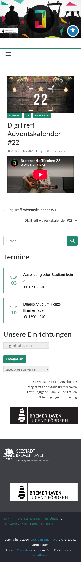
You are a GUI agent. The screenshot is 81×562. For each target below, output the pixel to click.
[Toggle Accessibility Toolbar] (73, 31)
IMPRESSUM (11, 519)
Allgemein (15, 115)
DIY (27, 115)
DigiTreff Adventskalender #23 (49, 220)
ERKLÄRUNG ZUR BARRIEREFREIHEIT (28, 524)
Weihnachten (42, 115)
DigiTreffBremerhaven (52, 151)
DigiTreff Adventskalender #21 (32, 209)
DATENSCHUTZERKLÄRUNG (41, 519)
